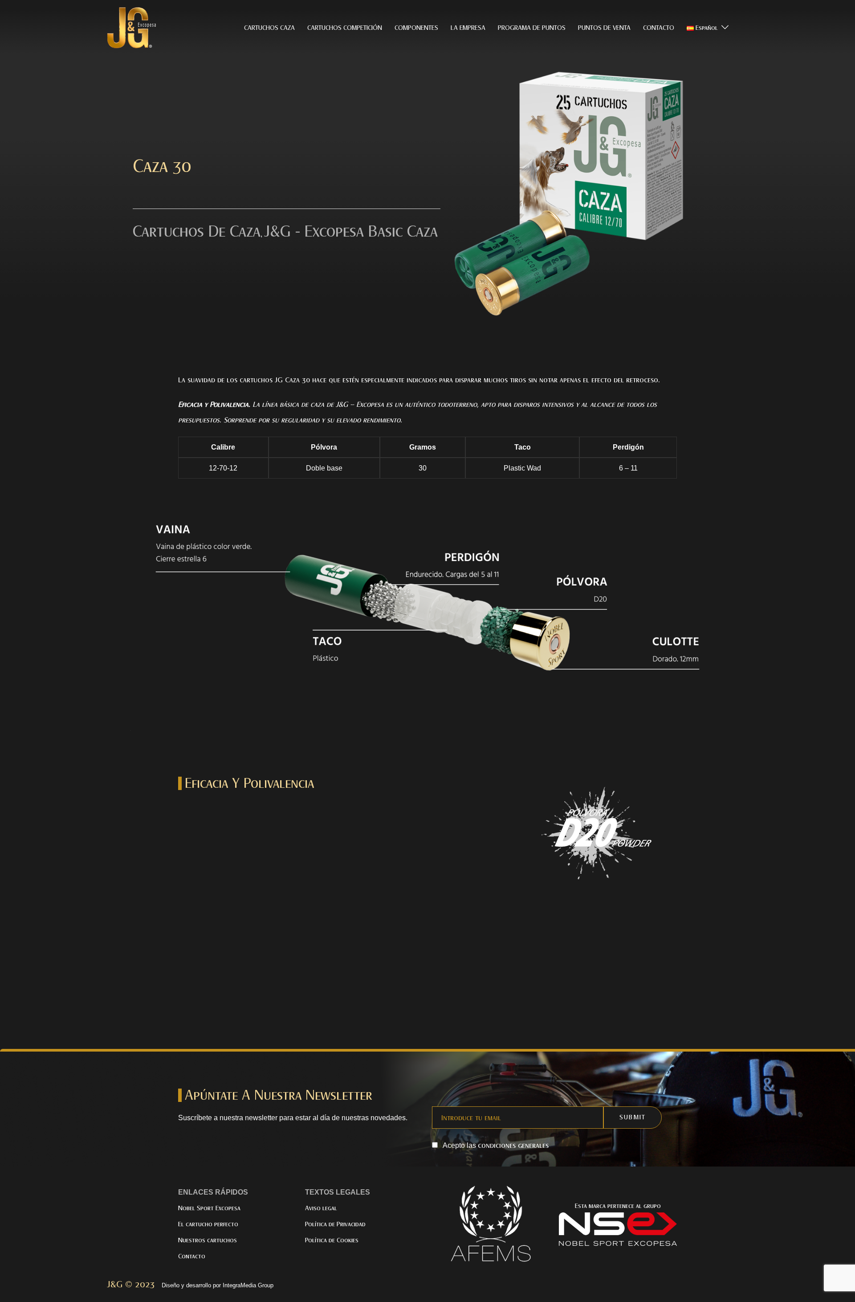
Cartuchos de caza (197, 231)
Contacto (191, 1256)
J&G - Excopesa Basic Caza (351, 231)
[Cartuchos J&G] (133, 27)
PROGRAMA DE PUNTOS (532, 28)
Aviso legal (321, 1208)
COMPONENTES (416, 28)
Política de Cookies (331, 1240)
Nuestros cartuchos (207, 1240)
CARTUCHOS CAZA (269, 28)
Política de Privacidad (335, 1224)
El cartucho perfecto (208, 1224)
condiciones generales (513, 1145)
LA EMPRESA (468, 28)
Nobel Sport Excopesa (209, 1208)
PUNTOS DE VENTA (604, 28)
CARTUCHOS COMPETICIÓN (344, 28)
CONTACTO (658, 28)
